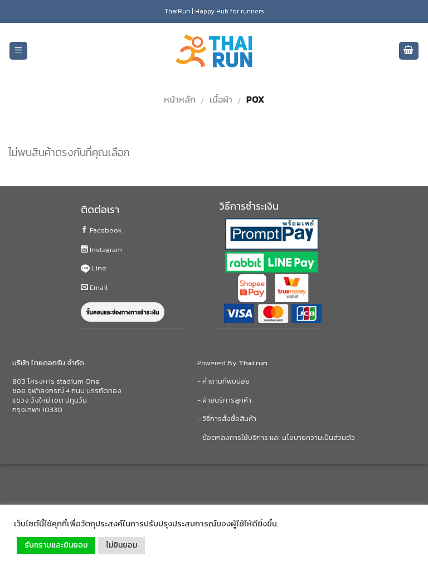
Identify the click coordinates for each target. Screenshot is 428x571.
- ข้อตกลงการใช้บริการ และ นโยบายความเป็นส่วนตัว (276, 437)
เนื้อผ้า (221, 99)
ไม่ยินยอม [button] (121, 545)
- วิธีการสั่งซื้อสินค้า (226, 418)
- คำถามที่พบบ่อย (223, 381)
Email (98, 287)
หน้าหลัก (180, 99)
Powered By (232, 362)
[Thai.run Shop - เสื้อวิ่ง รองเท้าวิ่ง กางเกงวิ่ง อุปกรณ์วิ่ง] (214, 51)
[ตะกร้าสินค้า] (409, 51)
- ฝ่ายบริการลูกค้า (224, 400)
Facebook (105, 230)
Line (98, 268)
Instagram (105, 249)
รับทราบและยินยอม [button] (56, 545)
